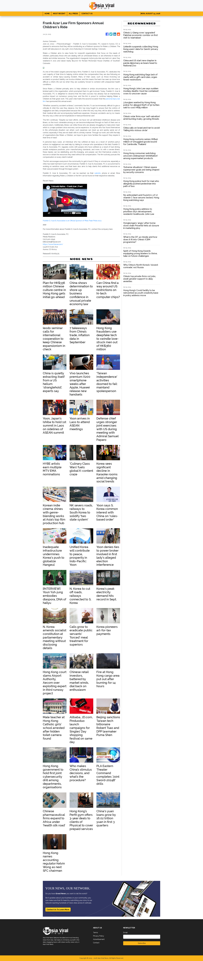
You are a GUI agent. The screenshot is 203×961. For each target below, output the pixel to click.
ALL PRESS (73, 14)
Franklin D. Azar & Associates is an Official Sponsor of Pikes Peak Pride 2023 (72, 221)
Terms (95, 933)
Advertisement (99, 939)
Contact (96, 943)
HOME (47, 14)
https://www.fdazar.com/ (53, 244)
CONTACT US (87, 14)
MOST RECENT (59, 14)
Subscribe (142, 943)
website (97, 173)
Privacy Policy (98, 936)
